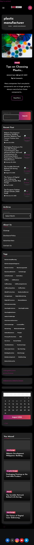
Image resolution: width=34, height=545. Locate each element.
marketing (8, 328)
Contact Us (7, 246)
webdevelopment (10, 357)
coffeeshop (8, 284)
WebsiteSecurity (10, 361)
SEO (20, 336)
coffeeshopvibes (10, 288)
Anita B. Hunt (11, 75)
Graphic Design (12, 471)
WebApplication (9, 353)
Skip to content (5, 1)
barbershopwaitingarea (12, 263)
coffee (7, 280)
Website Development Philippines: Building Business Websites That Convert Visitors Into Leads (12, 136)
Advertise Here (8, 241)
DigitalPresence (10, 300)
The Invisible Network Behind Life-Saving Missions (11, 168)
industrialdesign (10, 316)
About (17, 62)
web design (20, 353)
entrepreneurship (10, 304)
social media (17, 340)
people (19, 332)
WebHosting (22, 357)
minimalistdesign (19, 328)
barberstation (9, 267)
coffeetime (21, 288)
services (7, 340)
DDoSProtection (10, 292)
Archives (6, 212)
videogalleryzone (9, 370)
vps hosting (21, 349)
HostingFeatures (10, 308)
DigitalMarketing (20, 296)
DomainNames (22, 300)
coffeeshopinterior (21, 284)
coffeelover (15, 280)
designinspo (8, 296)
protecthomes (8, 373)
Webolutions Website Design (13, 381)
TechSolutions (9, 345)
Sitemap (6, 231)
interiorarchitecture (11, 320)
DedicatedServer (23, 292)
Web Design (11, 450)
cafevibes (19, 275)
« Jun (6, 423)
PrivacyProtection (10, 336)
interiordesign (9, 324)
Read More (17, 98)
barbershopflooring (11, 259)
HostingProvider (24, 308)
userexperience (9, 349)
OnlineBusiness (9, 332)
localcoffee (20, 324)
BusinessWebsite (10, 271)
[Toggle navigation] (3, 8)
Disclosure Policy (9, 236)
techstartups (21, 345)
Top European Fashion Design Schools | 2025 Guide (12, 191)
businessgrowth (22, 267)
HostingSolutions (10, 312)
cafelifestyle (9, 275)
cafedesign (22, 271)
